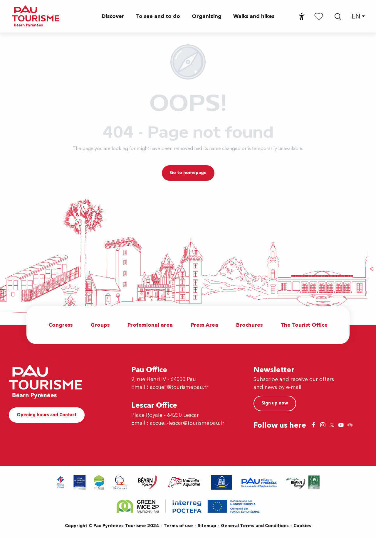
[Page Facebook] (314, 425)
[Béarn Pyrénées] (147, 482)
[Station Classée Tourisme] (99, 482)
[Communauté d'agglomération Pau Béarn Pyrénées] (258, 482)
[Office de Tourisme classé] (79, 482)
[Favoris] (318, 16)
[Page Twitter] (332, 425)
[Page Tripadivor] (351, 425)
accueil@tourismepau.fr (179, 387)
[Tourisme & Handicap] (221, 482)
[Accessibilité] (301, 16)
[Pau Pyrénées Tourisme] (35, 16)
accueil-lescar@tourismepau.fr (187, 423)
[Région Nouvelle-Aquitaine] (184, 482)
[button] (337, 16)
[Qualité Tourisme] (120, 482)
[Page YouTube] (341, 425)
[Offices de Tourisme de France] (60, 482)
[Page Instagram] (323, 425)
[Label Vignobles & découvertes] (303, 482)
